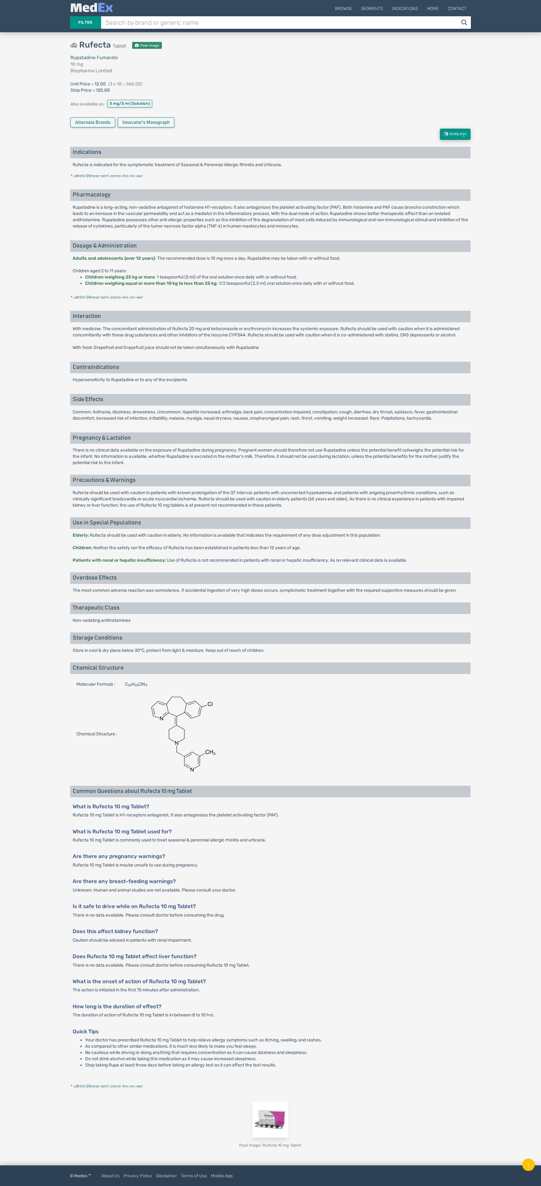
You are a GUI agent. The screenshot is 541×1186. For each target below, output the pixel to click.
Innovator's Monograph (146, 122)
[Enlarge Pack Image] (270, 1120)
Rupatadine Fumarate (94, 57)
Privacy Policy (138, 1175)
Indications (405, 8)
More (433, 8)
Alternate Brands (93, 122)
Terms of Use (194, 1175)
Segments (372, 8)
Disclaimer (166, 1175)
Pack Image (149, 45)
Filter (85, 22)
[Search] (465, 22)
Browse (343, 8)
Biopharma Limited (91, 71)
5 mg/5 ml (130, 103)
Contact (457, 8)
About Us (110, 1175)
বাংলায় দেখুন (457, 134)
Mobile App (222, 1175)
